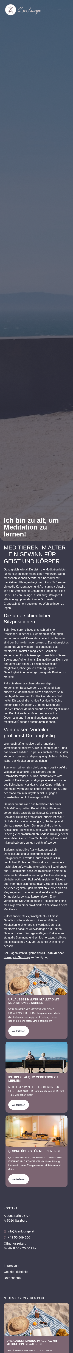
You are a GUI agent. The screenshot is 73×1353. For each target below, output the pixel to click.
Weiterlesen (18, 1030)
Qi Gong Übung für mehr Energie (34, 1151)
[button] (59, 10)
